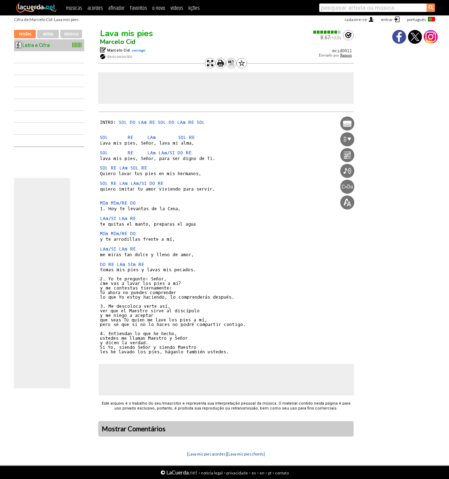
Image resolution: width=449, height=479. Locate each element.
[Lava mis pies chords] (246, 454)
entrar (387, 19)
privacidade (237, 473)
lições (194, 8)
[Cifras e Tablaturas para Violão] (36, 11)
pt (270, 473)
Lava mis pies (126, 33)
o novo (158, 8)
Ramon (346, 55)
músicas (74, 8)
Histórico (71, 34)
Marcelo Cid (117, 42)
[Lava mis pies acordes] (207, 454)
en (262, 473)
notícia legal (212, 473)
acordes (95, 8)
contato (282, 473)
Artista (48, 34)
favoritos (138, 8)
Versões (25, 34)
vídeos (176, 8)
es (254, 473)
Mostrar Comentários (134, 429)
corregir (139, 50)
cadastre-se (355, 19)
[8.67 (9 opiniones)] (327, 32)
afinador (116, 8)
